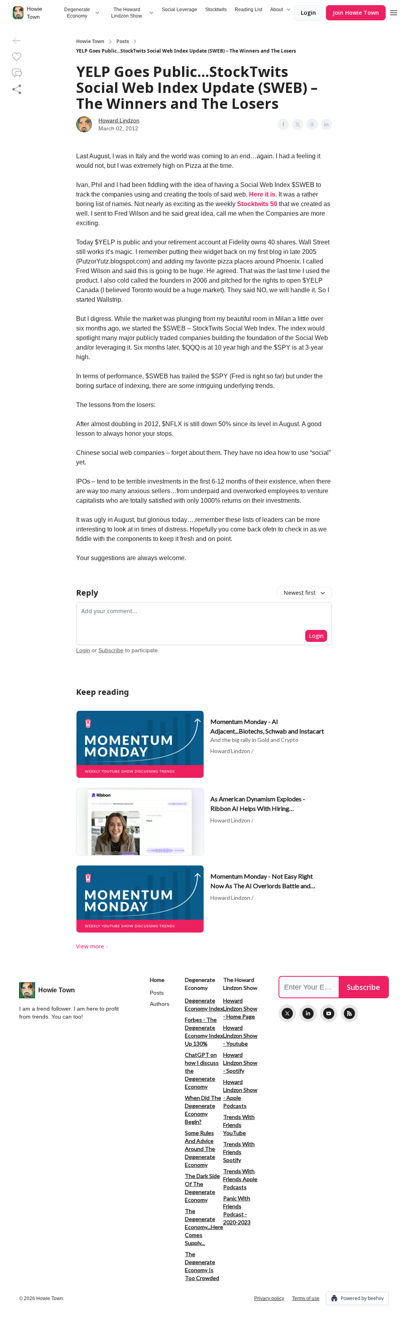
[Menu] (393, 12)
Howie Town (90, 41)
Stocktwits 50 (257, 204)
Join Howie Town (356, 12)
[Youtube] (328, 1013)
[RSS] (349, 1013)
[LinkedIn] (308, 1013)
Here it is (262, 194)
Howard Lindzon (118, 120)
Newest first (300, 592)
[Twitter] (287, 1013)
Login (308, 12)
